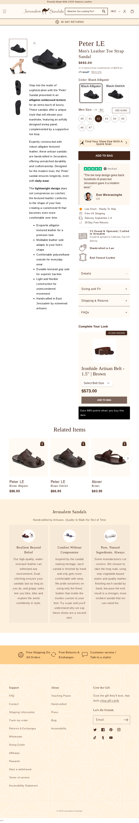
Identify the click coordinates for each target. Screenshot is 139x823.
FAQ (11, 695)
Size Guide (121, 110)
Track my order (18, 720)
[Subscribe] (126, 720)
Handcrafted (59, 704)
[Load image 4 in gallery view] (18, 108)
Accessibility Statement (23, 785)
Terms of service (19, 777)
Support (14, 687)
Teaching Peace (61, 695)
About (55, 687)
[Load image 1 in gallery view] (18, 48)
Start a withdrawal (20, 769)
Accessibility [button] (58, 728)
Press (54, 712)
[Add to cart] (42, 443)
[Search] (104, 11)
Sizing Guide (17, 744)
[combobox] (86, 11)
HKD (113, 11)
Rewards (14, 761)
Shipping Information (22, 712)
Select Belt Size (94, 383)
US (95, 109)
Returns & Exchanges (22, 728)
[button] (5, 11)
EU (101, 109)
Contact (14, 704)
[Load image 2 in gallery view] (18, 68)
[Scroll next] (128, 458)
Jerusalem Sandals (73, 811)
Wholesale (15, 736)
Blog (54, 720)
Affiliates (14, 753)
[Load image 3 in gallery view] (18, 88)
